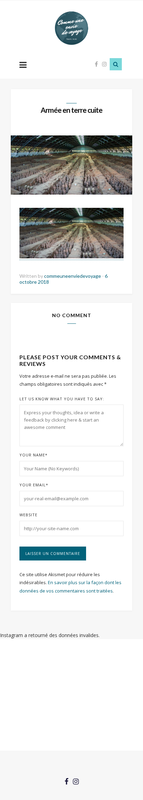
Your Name (33, 454)
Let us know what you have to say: (61, 398)
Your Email (33, 484)
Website (28, 514)
